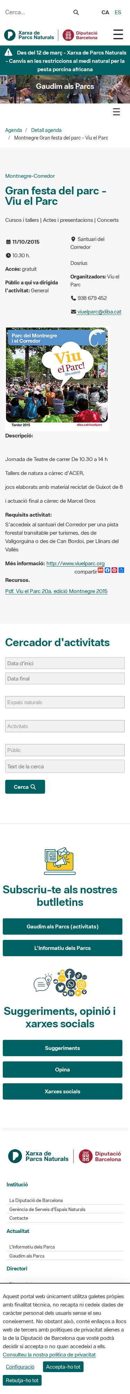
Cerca (22, 786)
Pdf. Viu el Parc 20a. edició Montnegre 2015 (56, 590)
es (118, 12)
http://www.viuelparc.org (75, 563)
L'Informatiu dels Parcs (62, 947)
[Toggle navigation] (118, 34)
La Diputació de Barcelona (36, 1200)
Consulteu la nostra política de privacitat (49, 1354)
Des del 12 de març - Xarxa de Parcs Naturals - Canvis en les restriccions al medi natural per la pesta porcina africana (66, 61)
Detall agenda (46, 130)
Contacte (18, 1218)
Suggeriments (62, 1047)
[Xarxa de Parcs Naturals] (51, 35)
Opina (62, 1069)
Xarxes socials (62, 1091)
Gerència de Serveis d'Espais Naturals (47, 1209)
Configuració (20, 1366)
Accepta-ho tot (63, 1366)
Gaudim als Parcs (26, 1256)
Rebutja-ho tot (22, 1380)
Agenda (13, 130)
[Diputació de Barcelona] (65, 1155)
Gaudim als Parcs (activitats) (63, 926)
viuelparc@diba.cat (99, 311)
